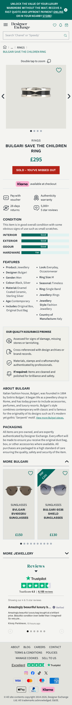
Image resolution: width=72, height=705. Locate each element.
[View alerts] (62, 26)
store (46, 16)
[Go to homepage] (21, 26)
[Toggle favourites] (55, 25)
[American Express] (54, 680)
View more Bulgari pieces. (50, 418)
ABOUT (15, 647)
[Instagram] (26, 673)
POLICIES (51, 653)
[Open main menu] (5, 25)
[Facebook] (33, 673)
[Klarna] (48, 689)
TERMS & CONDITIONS (28, 653)
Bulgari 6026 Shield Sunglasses (53, 513)
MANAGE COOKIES (27, 658)
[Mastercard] (30, 680)
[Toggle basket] (67, 25)
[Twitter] (46, 673)
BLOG (26, 647)
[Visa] (18, 680)
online (58, 12)
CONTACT (55, 647)
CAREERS (39, 647)
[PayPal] (34, 689)
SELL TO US (49, 658)
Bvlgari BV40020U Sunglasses (18, 513)
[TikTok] (39, 673)
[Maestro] (42, 680)
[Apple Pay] (21, 689)
